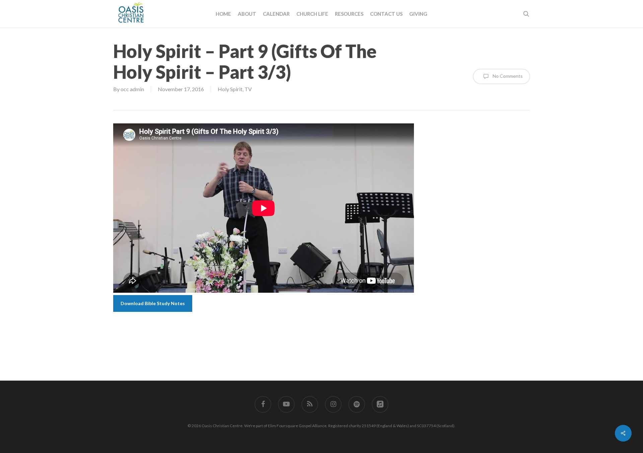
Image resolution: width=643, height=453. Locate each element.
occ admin (132, 89)
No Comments (507, 75)
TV (248, 89)
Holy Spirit (230, 89)
